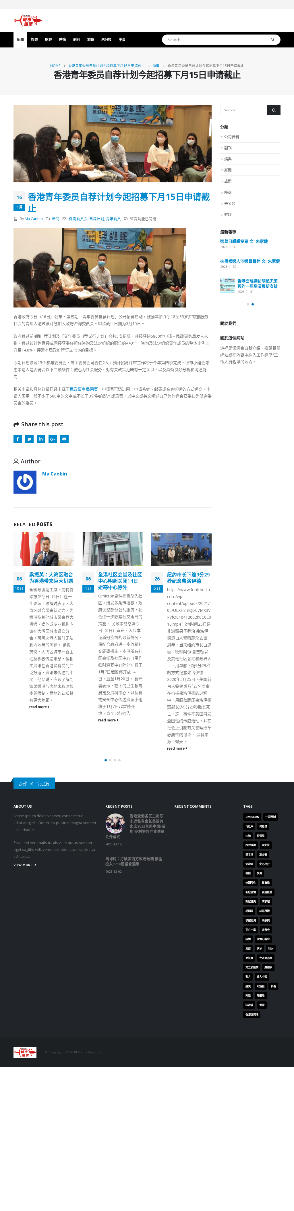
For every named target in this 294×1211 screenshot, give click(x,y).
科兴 (270, 948)
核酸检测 (250, 920)
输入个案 (262, 977)
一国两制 (270, 817)
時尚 (62, 39)
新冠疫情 (250, 892)
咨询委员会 (78, 218)
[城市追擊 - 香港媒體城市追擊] (27, 20)
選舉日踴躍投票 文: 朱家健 (244, 241)
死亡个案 (250, 930)
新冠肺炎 (250, 901)
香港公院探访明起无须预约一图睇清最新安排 (257, 283)
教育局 (266, 883)
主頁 (122, 39)
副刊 (76, 39)
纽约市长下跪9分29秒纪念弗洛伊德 (188, 577)
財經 (48, 39)
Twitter (29, 439)
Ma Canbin (34, 218)
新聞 (20, 39)
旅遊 (90, 39)
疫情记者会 (263, 939)
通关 (248, 986)
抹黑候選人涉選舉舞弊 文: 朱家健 (250, 261)
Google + (53, 439)
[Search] (273, 40)
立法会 (249, 958)
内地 (248, 836)
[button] (105, 760)
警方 (248, 977)
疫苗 (248, 948)
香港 (261, 1005)
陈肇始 (260, 995)
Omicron (252, 817)
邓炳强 (260, 986)
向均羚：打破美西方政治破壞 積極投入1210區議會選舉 (133, 861)
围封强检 (250, 845)
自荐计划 (96, 218)
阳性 (248, 995)
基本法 (249, 854)
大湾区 (249, 864)
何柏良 (263, 826)
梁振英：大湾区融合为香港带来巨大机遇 (51, 577)
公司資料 (231, 136)
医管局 (260, 836)
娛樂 (34, 39)
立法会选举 (265, 958)
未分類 (106, 39)
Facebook (17, 439)
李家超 (266, 901)
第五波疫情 (251, 967)
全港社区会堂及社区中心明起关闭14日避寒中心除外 (120, 581)
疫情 (248, 939)
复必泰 (263, 854)
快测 (259, 873)
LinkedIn (41, 439)
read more (38, 706)
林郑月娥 (264, 911)
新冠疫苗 (267, 892)
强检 (248, 873)
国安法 (266, 845)
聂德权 (268, 967)
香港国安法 (251, 1014)
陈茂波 (249, 1005)
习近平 (249, 826)
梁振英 (266, 920)
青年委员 (113, 218)
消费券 (266, 930)
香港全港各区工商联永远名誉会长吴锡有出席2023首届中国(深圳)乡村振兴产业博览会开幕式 (135, 826)
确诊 (259, 948)
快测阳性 (250, 883)
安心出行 (264, 864)
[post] (227, 285)
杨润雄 (249, 911)
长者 (273, 986)
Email (64, 439)
